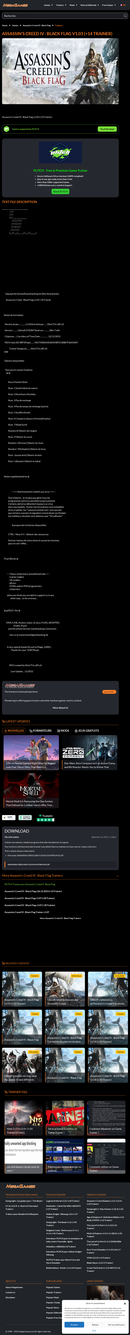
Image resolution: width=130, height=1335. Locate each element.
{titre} (94, 1330)
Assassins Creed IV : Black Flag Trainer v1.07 (27, 912)
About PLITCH (60, 191)
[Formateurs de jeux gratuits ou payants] (65, 1156)
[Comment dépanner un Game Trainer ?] (106, 1118)
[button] (125, 1303)
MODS (65, 730)
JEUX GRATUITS (88, 730)
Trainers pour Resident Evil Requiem (22, 1214)
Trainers (59, 25)
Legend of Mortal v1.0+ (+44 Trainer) (62, 1201)
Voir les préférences (116, 1325)
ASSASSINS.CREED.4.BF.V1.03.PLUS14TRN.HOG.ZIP (29, 864)
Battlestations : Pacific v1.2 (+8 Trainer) (64, 1268)
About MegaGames (14, 1287)
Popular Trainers (53, 1292)
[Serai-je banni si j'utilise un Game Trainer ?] (65, 1118)
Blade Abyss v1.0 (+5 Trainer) (100, 1263)
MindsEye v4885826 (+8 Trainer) (61, 1246)
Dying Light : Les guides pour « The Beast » (24, 1201)
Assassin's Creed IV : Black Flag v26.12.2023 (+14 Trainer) (33, 891)
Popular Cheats (53, 1302)
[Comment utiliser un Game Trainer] (106, 1156)
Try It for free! (107, 129)
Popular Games (53, 1287)
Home (4, 25)
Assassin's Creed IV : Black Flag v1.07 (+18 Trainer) (30, 905)
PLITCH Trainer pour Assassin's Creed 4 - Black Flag (30, 884)
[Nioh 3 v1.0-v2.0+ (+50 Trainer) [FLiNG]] (24, 1118)
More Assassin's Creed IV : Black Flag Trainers (60, 918)
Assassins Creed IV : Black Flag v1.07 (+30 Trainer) (30, 898)
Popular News (52, 1307)
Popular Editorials (54, 1312)
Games (15, 25)
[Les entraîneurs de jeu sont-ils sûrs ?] (24, 1156)
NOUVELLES (16, 730)
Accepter (74, 1325)
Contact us (10, 1292)
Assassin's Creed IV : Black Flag (37, 25)
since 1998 (108, 692)
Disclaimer (10, 1297)
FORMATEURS (42, 730)
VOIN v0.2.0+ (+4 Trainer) (98, 1257)
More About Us (60, 707)
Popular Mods (52, 1297)
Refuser (95, 1325)
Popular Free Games (55, 1317)
